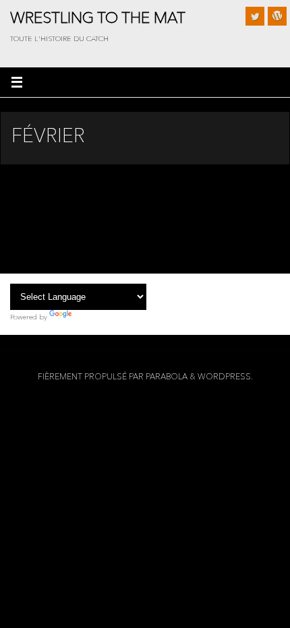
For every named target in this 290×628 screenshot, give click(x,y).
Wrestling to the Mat (97, 17)
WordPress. (225, 376)
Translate (88, 317)
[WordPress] (277, 16)
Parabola (166, 376)
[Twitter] (254, 16)
